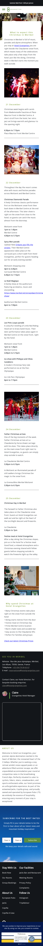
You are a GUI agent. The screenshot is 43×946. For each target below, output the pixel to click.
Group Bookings (9, 883)
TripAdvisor (24, 903)
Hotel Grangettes (22, 45)
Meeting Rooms (26, 878)
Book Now (6, 872)
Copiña (5, 908)
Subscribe (32, 840)
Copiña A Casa (8, 913)
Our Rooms (7, 878)
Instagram (23, 898)
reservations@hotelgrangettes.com (24, 670)
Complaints (24, 888)
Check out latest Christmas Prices (18, 641)
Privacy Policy (25, 883)
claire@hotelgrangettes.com (14, 685)
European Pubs (8, 898)
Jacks (4, 903)
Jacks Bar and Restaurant (30, 872)
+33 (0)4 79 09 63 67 (21, 667)
